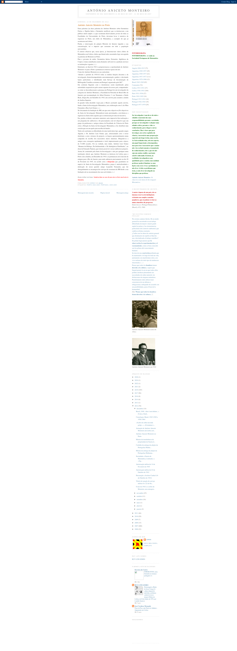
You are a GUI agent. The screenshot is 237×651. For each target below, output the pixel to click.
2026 (136, 377)
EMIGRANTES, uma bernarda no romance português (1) (151, 574)
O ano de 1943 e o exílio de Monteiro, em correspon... (145, 487)
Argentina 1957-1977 (139, 76)
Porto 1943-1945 (93, 185)
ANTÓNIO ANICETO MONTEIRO (118, 10)
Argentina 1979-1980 (139, 79)
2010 (136, 516)
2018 (136, 390)
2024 (136, 380)
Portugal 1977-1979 (139, 104)
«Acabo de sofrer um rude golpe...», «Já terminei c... (145, 423)
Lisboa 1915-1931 (138, 88)
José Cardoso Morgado (143, 606)
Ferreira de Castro (141, 569)
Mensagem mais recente (86, 193)
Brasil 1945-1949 (138, 82)
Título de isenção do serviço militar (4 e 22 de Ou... (145, 482)
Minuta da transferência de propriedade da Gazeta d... (145, 440)
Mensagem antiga (122, 193)
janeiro (139, 509)
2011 (136, 513)
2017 (136, 393)
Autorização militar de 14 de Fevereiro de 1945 (145, 465)
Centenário (135, 85)
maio (138, 502)
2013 (136, 402)
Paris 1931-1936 (137, 93)
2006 (136, 529)
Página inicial (105, 193)
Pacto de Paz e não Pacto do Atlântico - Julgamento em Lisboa (146, 609)
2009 (136, 519)
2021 (136, 386)
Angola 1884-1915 (138, 68)
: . (144, 179)
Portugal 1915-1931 (139, 99)
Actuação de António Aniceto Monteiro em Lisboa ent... (146, 429)
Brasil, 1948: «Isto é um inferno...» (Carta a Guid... (147, 412)
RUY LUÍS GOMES (138, 559)
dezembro (140, 408)
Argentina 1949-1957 (139, 71)
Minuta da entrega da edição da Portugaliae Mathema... (146, 452)
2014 (136, 399)
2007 (136, 526)
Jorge (148, 539)
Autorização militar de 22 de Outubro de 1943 (145, 471)
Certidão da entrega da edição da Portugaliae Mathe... (147, 446)
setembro (140, 499)
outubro (139, 496)
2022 (136, 383)
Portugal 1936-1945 (109, 185)
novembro (140, 493)
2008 (136, 523)
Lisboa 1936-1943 (138, 90)
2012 (136, 406)
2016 (136, 396)
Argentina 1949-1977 (139, 74)
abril (138, 506)
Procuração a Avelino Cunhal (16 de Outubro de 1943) (147, 476)
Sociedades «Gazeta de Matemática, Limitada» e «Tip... (145, 458)
